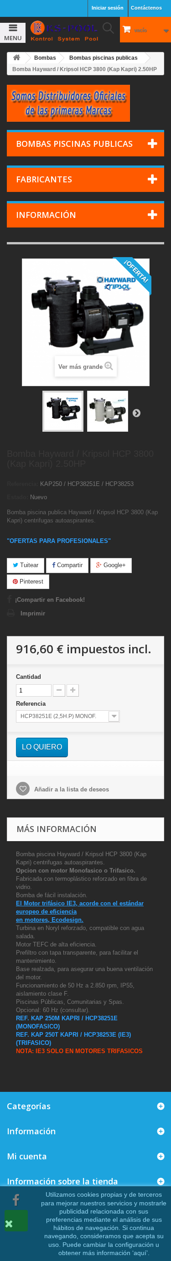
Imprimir (33, 613)
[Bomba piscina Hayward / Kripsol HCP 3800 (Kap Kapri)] (63, 411)
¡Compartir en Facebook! (50, 599)
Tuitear (28, 565)
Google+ (114, 565)
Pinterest (30, 581)
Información (46, 214)
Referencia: (22, 484)
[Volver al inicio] (16, 58)
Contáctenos (146, 7)
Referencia (31, 703)
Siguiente (136, 412)
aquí (140, 1252)
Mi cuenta (27, 1156)
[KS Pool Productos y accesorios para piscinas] (64, 31)
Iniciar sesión (108, 7)
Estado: (17, 497)
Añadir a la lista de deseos (70, 789)
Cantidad (28, 676)
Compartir (69, 565)
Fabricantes (44, 179)
